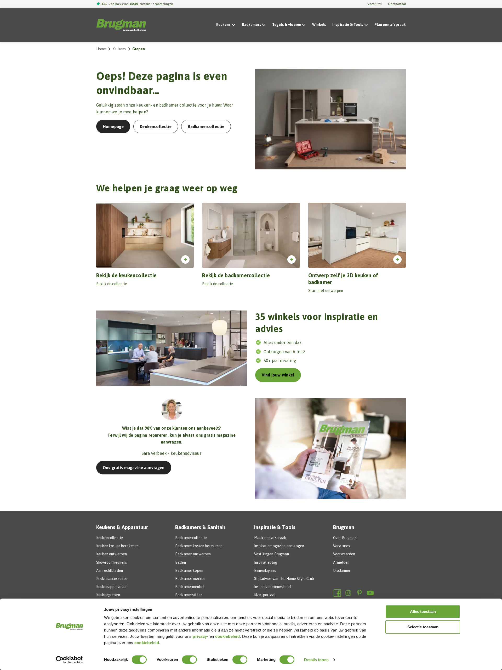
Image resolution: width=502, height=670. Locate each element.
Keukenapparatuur (111, 587)
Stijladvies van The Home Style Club (284, 579)
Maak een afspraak (270, 538)
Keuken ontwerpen (111, 554)
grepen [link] (138, 49)
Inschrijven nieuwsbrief (272, 587)
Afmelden (341, 562)
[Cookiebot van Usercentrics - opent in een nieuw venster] (69, 660)
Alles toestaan (423, 611)
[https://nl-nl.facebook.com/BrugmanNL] (337, 593)
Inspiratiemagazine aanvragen (279, 546)
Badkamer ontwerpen (193, 554)
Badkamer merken (190, 579)
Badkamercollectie (191, 538)
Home (101, 49)
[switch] (189, 659)
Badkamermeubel (189, 587)
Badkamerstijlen (188, 595)
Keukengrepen (108, 595)
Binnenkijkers (265, 570)
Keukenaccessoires (111, 579)
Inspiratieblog (265, 562)
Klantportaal (397, 4)
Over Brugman (345, 538)
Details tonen (316, 659)
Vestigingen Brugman (271, 554)
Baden (180, 562)
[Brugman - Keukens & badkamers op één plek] (121, 25)
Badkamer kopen (189, 570)
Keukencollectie (109, 538)
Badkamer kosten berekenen (199, 546)
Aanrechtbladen (109, 570)
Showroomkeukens (111, 562)
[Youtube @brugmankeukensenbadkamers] (370, 593)
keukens (119, 49)
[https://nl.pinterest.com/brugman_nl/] (359, 593)
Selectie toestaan (422, 627)
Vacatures (374, 4)
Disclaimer (341, 570)
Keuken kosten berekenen (117, 546)
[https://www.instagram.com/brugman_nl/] (348, 593)
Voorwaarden (344, 554)
